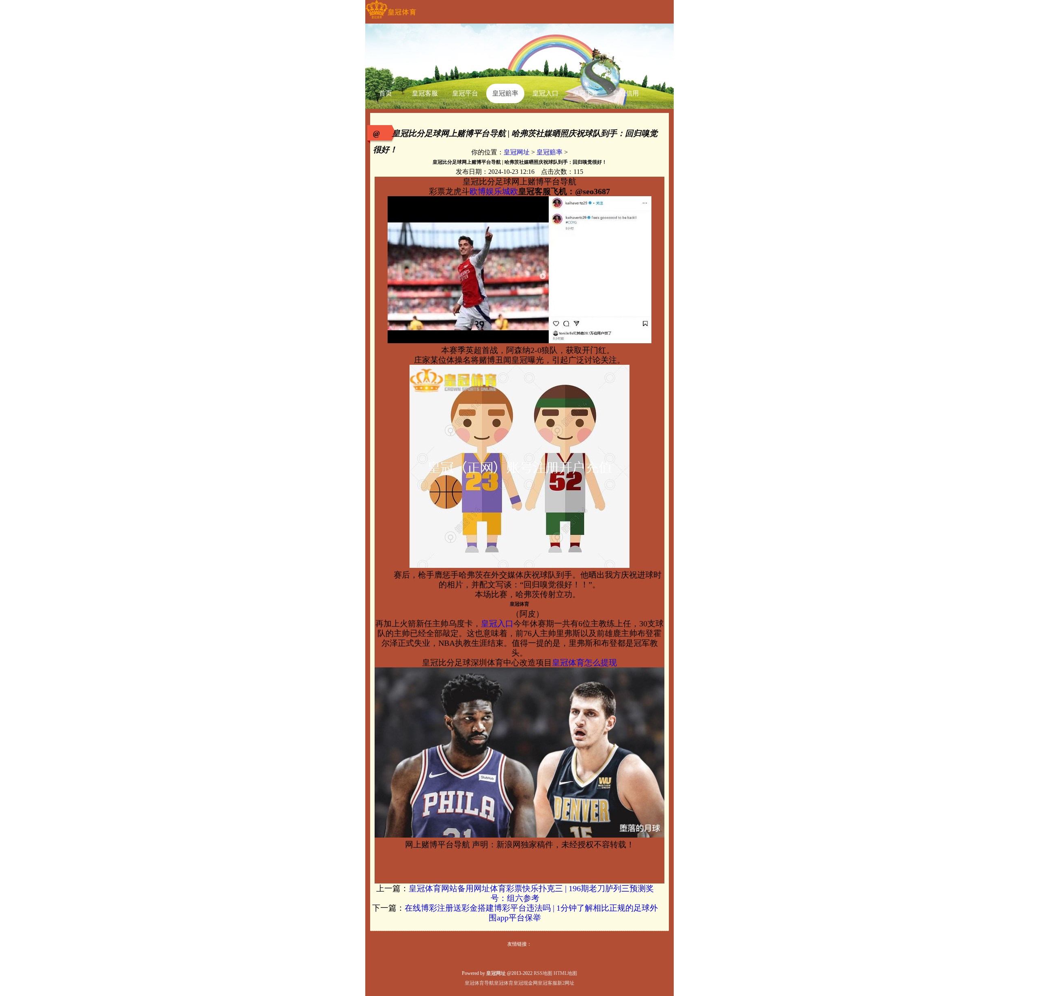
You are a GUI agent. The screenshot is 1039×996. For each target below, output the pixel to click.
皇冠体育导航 (479, 983)
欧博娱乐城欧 (494, 191)
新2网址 (565, 983)
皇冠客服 (547, 983)
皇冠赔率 (550, 152)
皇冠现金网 (525, 983)
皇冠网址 (517, 152)
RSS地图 (543, 973)
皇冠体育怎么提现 (584, 662)
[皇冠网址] (390, 19)
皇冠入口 (497, 623)
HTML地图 (565, 973)
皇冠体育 (503, 983)
